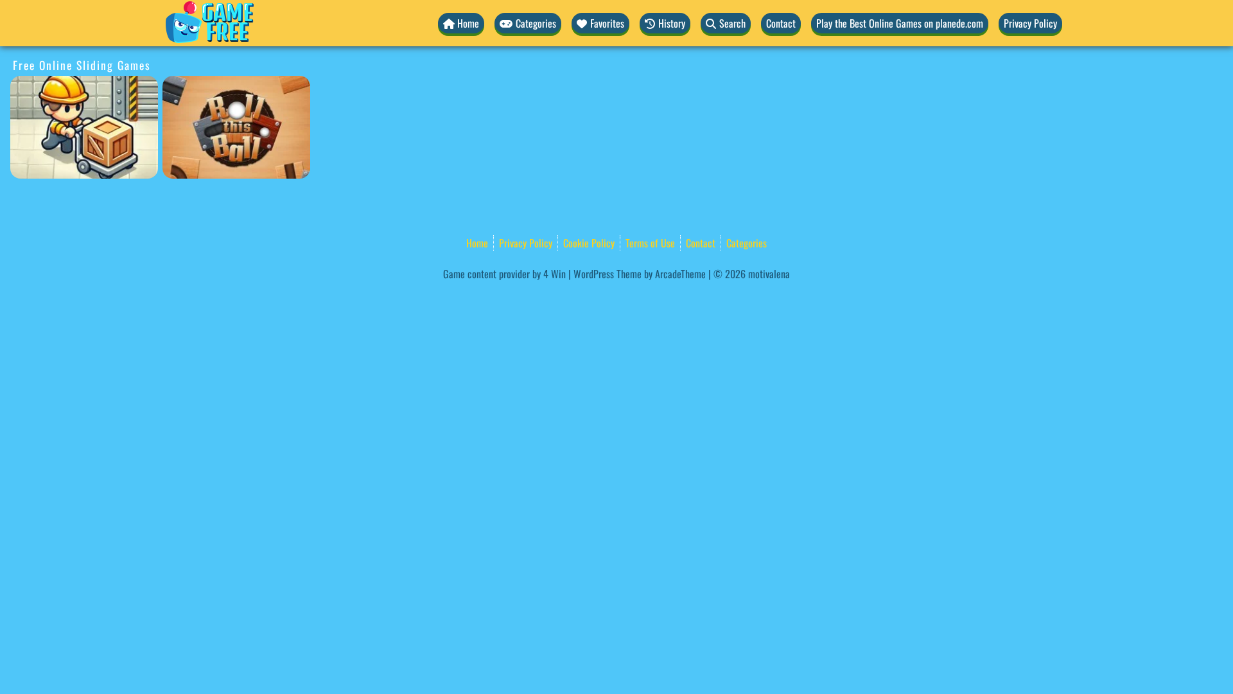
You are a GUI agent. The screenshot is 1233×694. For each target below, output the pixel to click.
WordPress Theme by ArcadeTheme (639, 273)
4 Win (554, 273)
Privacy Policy (1030, 23)
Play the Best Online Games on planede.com (899, 23)
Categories (746, 243)
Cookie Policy (589, 243)
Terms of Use (650, 243)
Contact (781, 23)
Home (477, 243)
